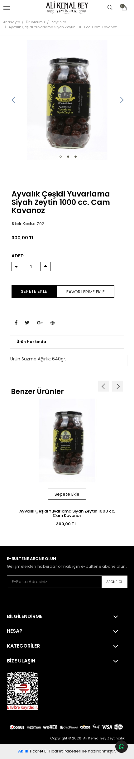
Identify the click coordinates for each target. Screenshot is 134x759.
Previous (13, 100)
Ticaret (30, 751)
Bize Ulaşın (21, 660)
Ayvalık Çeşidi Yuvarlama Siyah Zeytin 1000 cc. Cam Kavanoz (67, 513)
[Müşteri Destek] (121, 746)
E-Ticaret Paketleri (62, 751)
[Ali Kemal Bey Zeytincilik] (67, 8)
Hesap (14, 631)
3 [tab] (75, 157)
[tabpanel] (67, 100)
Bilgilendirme (24, 616)
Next (121, 100)
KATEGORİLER (23, 646)
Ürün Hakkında (31, 341)
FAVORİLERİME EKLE (85, 292)
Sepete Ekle (34, 291)
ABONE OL (114, 581)
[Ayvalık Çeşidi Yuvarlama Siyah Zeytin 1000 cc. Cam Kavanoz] (67, 100)
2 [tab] (68, 157)
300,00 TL (66, 524)
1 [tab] (61, 157)
